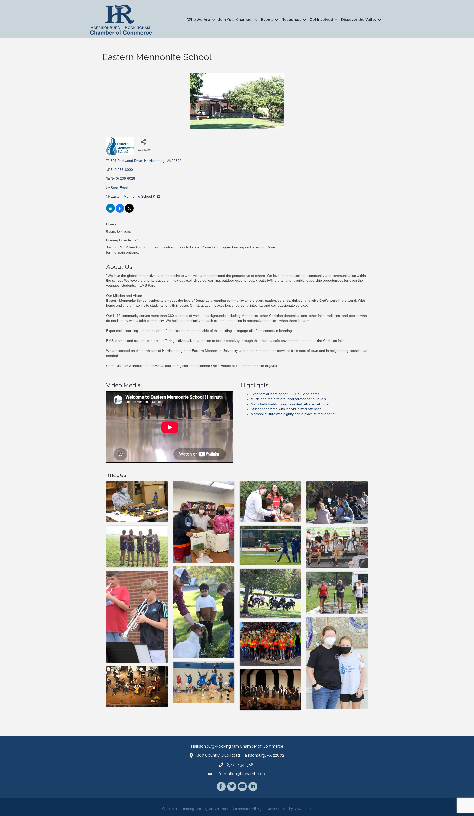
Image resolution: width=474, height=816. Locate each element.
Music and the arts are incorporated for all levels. (289, 399)
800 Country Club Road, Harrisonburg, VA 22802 (240, 755)
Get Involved (321, 19)
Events (267, 19)
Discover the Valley (359, 19)
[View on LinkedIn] (110, 211)
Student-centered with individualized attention (286, 409)
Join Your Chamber (235, 19)
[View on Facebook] (120, 211)
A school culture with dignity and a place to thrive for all (293, 414)
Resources (291, 19)
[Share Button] (143, 141)
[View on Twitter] (129, 211)
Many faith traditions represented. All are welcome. (290, 404)
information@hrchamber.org (241, 774)
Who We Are (198, 19)
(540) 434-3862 (241, 764)
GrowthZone (303, 809)
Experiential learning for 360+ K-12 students (285, 394)
